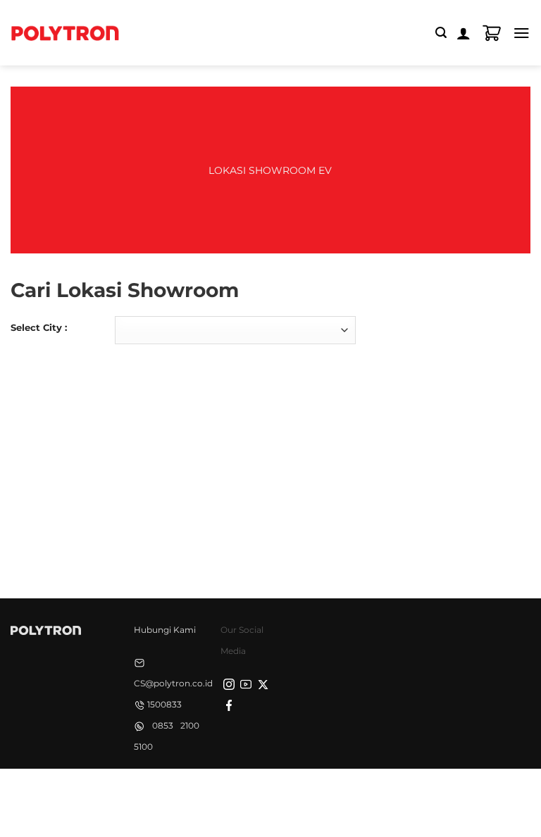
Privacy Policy (177, 792)
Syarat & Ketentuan (267, 792)
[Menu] (521, 32)
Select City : (39, 327)
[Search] (441, 32)
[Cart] (491, 33)
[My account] (463, 33)
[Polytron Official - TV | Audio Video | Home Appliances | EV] (65, 32)
